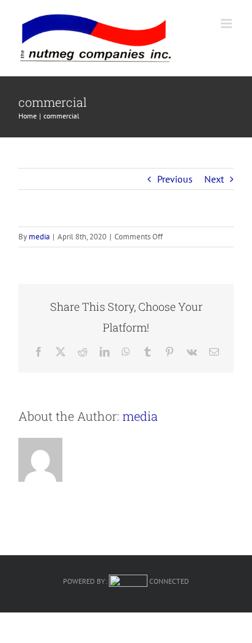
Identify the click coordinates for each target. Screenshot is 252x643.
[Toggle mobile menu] (227, 23)
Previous (175, 179)
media (39, 236)
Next (214, 179)
